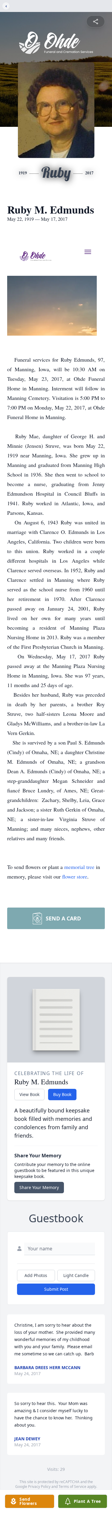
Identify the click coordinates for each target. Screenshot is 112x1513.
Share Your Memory (39, 1187)
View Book (29, 1094)
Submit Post (56, 1289)
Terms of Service (72, 1486)
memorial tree (79, 866)
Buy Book (62, 1094)
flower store (74, 876)
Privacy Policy (39, 1486)
